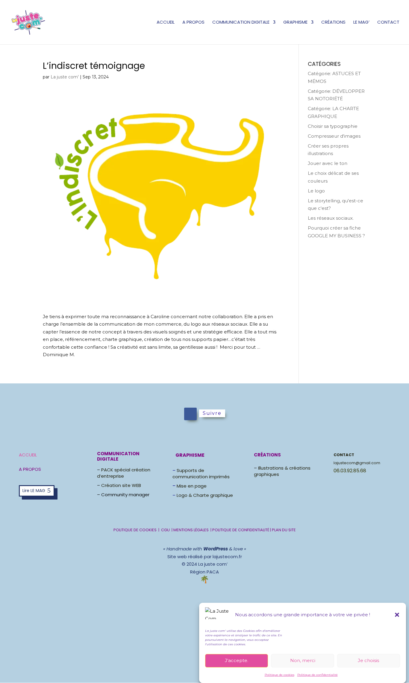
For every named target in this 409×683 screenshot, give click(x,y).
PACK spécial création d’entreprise (123, 473)
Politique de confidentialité (317, 675)
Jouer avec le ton (327, 163)
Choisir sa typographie (333, 126)
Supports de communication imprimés (201, 473)
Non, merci (302, 660)
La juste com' (65, 77)
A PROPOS (193, 22)
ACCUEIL (166, 22)
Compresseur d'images (334, 136)
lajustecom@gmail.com (357, 463)
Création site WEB (121, 485)
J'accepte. (236, 660)
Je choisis (368, 660)
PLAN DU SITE (284, 530)
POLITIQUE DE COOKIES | (137, 530)
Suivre (212, 413)
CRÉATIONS (333, 22)
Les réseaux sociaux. (331, 218)
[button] (397, 615)
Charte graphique (213, 495)
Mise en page (192, 486)
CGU (165, 530)
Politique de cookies (279, 675)
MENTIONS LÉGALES (191, 530)
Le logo (316, 191)
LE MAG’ (361, 22)
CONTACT (388, 22)
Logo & (185, 495)
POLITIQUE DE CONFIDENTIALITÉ (240, 530)
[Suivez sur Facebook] (190, 414)
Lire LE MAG (33, 491)
